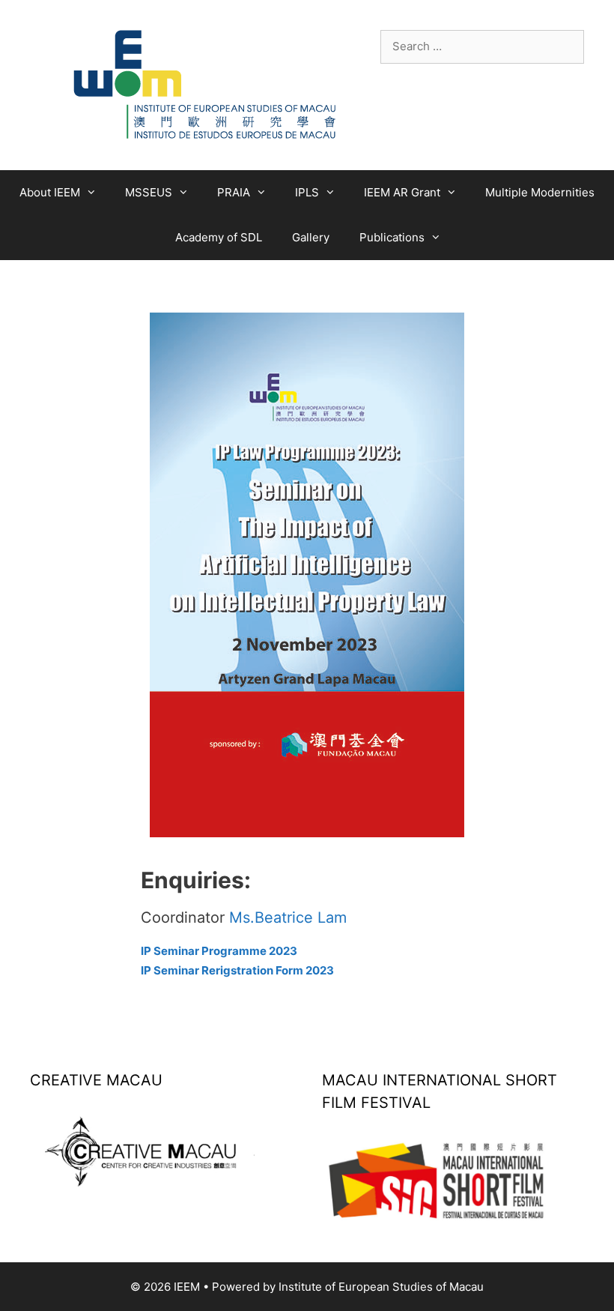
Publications (392, 237)
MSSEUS (148, 192)
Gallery (310, 237)
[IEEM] (205, 84)
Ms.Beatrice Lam (288, 917)
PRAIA (233, 192)
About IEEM (49, 192)
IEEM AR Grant (402, 192)
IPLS (307, 192)
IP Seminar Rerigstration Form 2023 (237, 970)
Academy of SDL (218, 237)
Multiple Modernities (540, 192)
